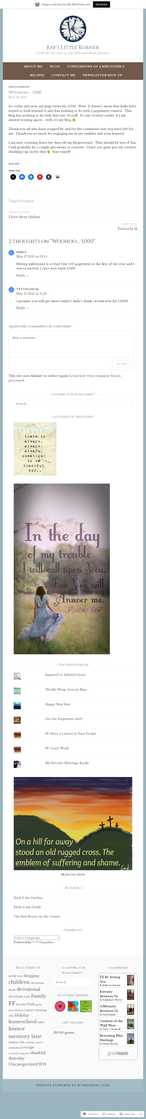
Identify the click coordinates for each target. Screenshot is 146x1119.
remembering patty (19, 1053)
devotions (16, 996)
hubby (41, 1022)
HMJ (11, 1016)
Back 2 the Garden (28, 898)
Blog (55, 66)
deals (12, 989)
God (30, 1004)
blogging (27, 201)
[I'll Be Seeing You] (130, 984)
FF (12, 1003)
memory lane (25, 1036)
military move (34, 1042)
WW (42, 1064)
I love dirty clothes (24, 214)
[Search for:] (73, 403)
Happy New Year (57, 704)
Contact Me (63, 75)
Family (38, 996)
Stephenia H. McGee (112, 1000)
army (13, 976)
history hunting (35, 1010)
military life (17, 1042)
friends (21, 1004)
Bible (20, 976)
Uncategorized (19, 86)
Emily (21, 252)
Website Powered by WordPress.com (72, 1085)
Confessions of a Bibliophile (96, 66)
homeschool (22, 1021)
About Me (33, 66)
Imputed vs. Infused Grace (65, 675)
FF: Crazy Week (57, 748)
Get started (101, 4)
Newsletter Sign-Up (102, 75)
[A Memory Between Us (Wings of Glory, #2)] (130, 1013)
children (19, 982)
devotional (28, 989)
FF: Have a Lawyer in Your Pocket (70, 733)
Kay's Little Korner (73, 47)
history (19, 1010)
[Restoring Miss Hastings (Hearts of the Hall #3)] (130, 1043)
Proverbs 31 (127, 226)
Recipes (37, 75)
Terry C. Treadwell (111, 1029)
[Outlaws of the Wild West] (130, 1028)
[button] (60, 1007)
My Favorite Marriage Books (67, 763)
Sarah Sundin (109, 1015)
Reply (20, 275)
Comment (121, 363)
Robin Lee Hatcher (111, 985)
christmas (37, 983)
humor (17, 1029)
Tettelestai (27, 289)
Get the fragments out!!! (63, 719)
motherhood (15, 1047)
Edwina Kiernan (110, 1044)
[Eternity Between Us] (130, 999)
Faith (27, 996)
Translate (46, 942)
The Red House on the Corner (37, 916)
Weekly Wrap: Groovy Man (66, 689)
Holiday (22, 1015)
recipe (28, 1047)
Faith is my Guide (27, 907)
